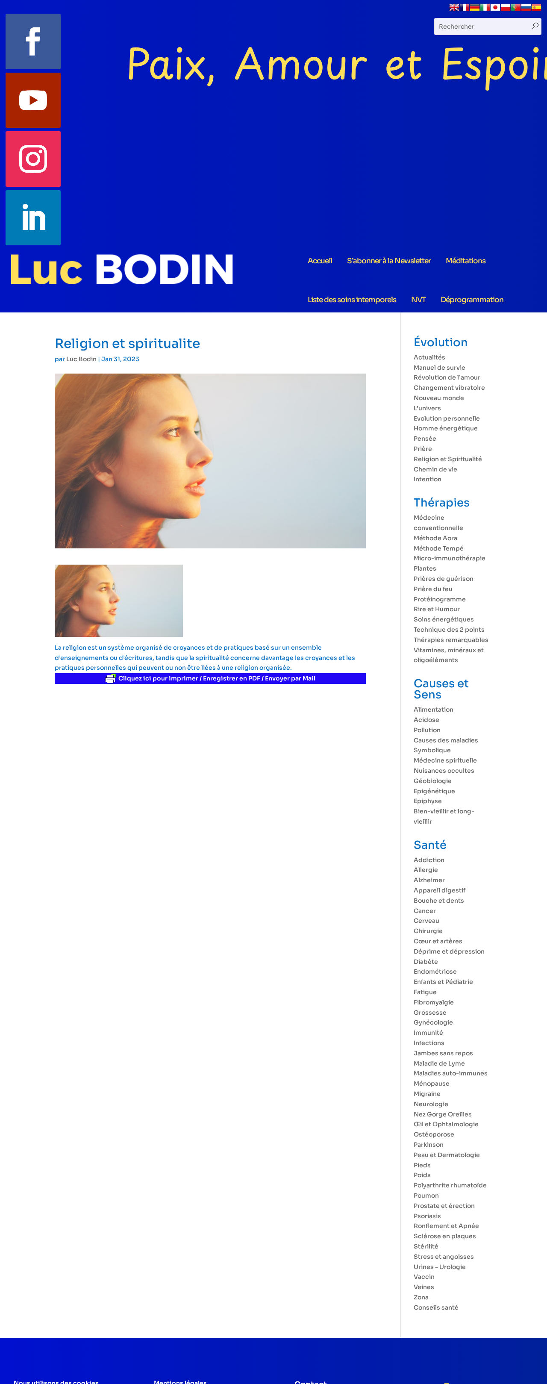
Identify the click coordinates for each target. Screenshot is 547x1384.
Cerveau (426, 921)
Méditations (465, 260)
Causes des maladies (446, 740)
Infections (429, 1043)
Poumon (426, 1195)
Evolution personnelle (447, 418)
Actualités (429, 357)
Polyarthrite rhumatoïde (450, 1185)
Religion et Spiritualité (448, 459)
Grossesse (430, 1012)
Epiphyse (428, 801)
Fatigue (425, 992)
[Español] (536, 10)
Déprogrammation (472, 299)
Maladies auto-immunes (451, 1073)
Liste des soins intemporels (352, 299)
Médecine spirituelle (445, 760)
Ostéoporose (434, 1134)
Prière (423, 449)
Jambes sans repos (443, 1053)
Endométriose (435, 971)
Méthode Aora (435, 538)
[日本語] (495, 10)
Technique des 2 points (449, 629)
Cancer (425, 911)
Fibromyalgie (434, 1002)
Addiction (429, 860)
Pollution (427, 730)
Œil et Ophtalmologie (446, 1124)
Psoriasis (427, 1216)
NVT (418, 299)
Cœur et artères (438, 941)
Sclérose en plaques (445, 1236)
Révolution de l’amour (447, 377)
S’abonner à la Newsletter (389, 260)
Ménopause (432, 1083)
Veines (424, 1287)
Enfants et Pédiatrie (443, 982)
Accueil (320, 260)
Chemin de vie (435, 469)
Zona (421, 1297)
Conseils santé (436, 1307)
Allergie (426, 870)
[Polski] (505, 10)
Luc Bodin (81, 359)
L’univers (427, 408)
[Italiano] (485, 10)
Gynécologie (433, 1022)
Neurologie (431, 1104)
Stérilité (426, 1246)
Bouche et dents (439, 900)
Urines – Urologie (440, 1267)
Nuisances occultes (444, 770)
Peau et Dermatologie (447, 1155)
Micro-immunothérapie (449, 558)
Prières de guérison (443, 579)
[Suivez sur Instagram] (33, 159)
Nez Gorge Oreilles (443, 1114)
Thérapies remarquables (451, 640)
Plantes (425, 568)
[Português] (516, 10)
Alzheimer (429, 880)
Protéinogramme (440, 599)
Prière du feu (433, 589)
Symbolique (432, 750)
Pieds (422, 1165)
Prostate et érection (444, 1206)
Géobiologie (433, 781)
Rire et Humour (437, 609)
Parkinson (429, 1144)
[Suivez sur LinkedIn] (33, 218)
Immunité (428, 1033)
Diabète (426, 962)
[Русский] (526, 10)
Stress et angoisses (444, 1256)
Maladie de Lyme (439, 1063)
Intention (427, 479)
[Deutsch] (475, 10)
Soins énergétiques (444, 619)
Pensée (425, 438)
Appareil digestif (439, 890)
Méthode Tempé (439, 548)
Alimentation (433, 709)
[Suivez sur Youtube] (33, 100)
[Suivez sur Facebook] (33, 41)
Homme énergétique (446, 428)
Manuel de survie (439, 367)
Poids (422, 1175)
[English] (454, 10)
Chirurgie (428, 931)
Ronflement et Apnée (446, 1226)
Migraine (427, 1094)
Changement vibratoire (449, 388)
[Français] (464, 10)
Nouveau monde (439, 398)
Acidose (426, 720)
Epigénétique (434, 791)
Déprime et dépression (449, 951)
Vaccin (424, 1277)
